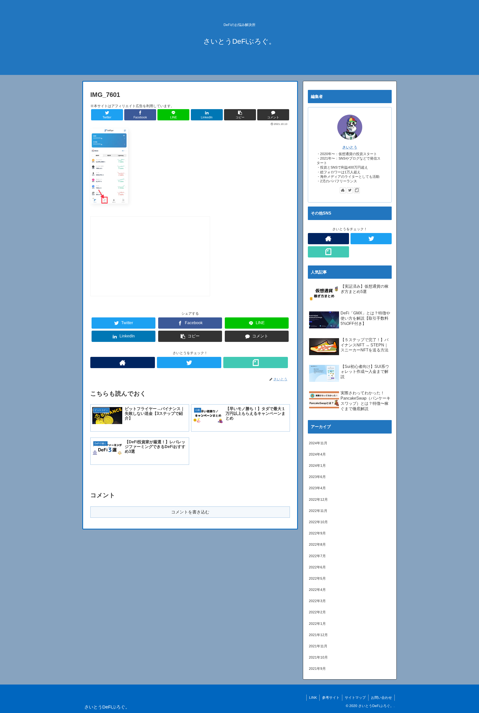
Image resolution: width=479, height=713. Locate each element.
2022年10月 (318, 522)
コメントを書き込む (190, 512)
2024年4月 (317, 454)
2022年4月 (317, 590)
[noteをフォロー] (255, 362)
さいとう (349, 147)
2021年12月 (318, 635)
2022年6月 (317, 567)
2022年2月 (317, 612)
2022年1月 (317, 624)
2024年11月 (318, 443)
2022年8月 (317, 544)
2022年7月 (317, 556)
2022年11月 (318, 511)
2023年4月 (317, 488)
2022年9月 (317, 533)
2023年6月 (317, 477)
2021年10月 (318, 657)
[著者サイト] (122, 362)
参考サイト (331, 698)
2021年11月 (318, 646)
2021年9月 (317, 669)
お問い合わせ (381, 698)
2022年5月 (317, 578)
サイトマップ (355, 698)
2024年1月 (317, 466)
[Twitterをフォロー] (189, 362)
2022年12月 (318, 499)
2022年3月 (317, 601)
